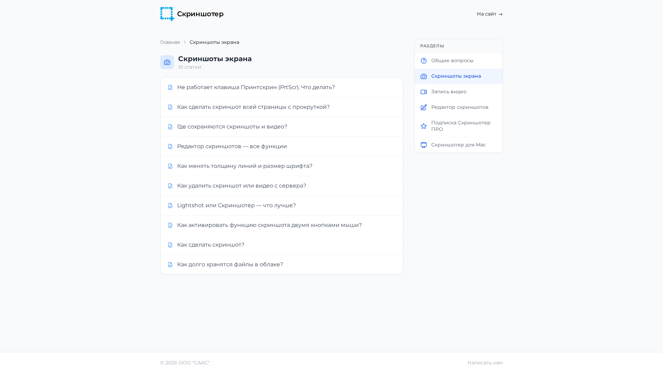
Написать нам (485, 363)
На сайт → (490, 14)
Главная (170, 42)
